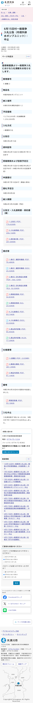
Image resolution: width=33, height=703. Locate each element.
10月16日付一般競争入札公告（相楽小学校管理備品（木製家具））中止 (17, 466)
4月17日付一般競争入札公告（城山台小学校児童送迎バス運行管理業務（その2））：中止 (17, 524)
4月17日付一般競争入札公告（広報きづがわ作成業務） (16, 538)
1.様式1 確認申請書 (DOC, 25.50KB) (18, 269)
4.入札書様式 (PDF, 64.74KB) (15, 313)
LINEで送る (12, 610)
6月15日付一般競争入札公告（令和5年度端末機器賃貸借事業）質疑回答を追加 (17, 493)
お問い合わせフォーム (10, 452)
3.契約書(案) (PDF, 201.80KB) (15, 240)
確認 (16, 583)
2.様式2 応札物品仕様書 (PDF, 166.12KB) (16, 278)
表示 (29, 56)
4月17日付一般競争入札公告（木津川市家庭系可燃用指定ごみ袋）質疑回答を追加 (17, 501)
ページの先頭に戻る (24, 622)
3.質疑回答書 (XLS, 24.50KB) (15, 304)
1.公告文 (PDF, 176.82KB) (13, 223)
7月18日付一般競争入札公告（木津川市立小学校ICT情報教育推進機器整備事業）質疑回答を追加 (17, 474)
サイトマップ (22, 634)
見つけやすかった (10, 572)
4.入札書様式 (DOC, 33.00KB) (15, 322)
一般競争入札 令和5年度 (9, 19)
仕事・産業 (12, 12)
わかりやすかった (10, 557)
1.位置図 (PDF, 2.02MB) (19, 358)
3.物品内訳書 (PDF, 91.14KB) (15, 374)
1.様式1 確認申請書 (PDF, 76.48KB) (18, 261)
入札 (22, 16)
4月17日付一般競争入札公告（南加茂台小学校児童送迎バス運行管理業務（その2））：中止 (17, 516)
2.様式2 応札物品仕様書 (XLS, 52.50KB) (16, 287)
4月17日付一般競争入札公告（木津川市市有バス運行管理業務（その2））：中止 (17, 532)
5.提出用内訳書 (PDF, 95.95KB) (16, 330)
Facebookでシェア (15, 597)
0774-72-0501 (14, 649)
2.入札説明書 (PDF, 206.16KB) (15, 232)
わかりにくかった (10, 562)
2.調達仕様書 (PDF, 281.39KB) (15, 365)
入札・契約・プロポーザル (9, 16)
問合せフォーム (8, 664)
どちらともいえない (11, 559)
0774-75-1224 (13, 439)
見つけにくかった (10, 577)
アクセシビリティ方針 (11, 631)
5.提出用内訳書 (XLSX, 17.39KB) (16, 339)
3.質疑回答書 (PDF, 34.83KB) (15, 296)
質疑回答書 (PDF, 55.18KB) (14, 402)
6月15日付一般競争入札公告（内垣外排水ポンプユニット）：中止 (16, 486)
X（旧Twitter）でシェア (17, 603)
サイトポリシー (8, 634)
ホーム (3, 12)
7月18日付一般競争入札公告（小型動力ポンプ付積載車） (16, 480)
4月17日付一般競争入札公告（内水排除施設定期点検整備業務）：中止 (17, 508)
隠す (29, 459)
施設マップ (22, 664)
